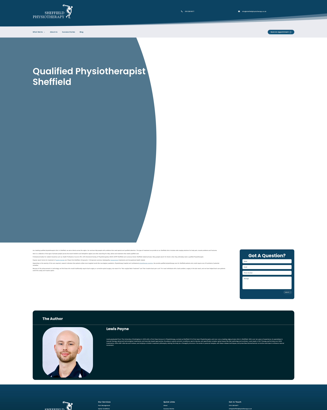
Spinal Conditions (104, 408)
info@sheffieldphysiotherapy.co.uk (254, 11)
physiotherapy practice (146, 263)
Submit (287, 292)
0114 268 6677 (189, 11)
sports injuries (60, 260)
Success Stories (169, 408)
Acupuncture (114, 260)
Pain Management (104, 405)
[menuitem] (40, 32)
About (165, 405)
